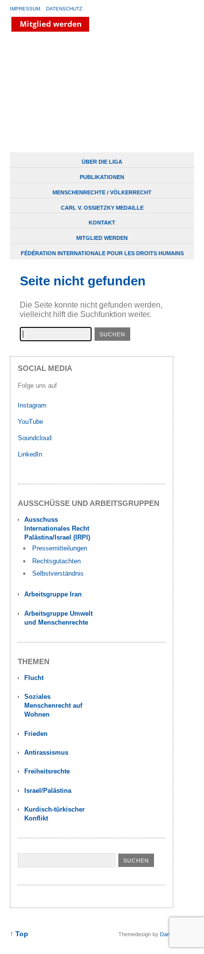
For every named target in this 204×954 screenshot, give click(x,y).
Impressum (25, 8)
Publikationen (102, 177)
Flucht (34, 677)
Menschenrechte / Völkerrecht (102, 192)
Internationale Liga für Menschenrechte (86, 93)
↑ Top (19, 934)
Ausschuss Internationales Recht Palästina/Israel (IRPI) (57, 528)
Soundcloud (35, 438)
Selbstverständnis (58, 573)
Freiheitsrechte (47, 771)
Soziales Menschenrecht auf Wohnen (53, 705)
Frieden (36, 733)
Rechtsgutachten (56, 561)
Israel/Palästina (47, 790)
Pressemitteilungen (59, 548)
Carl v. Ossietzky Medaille (102, 208)
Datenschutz (64, 8)
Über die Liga (102, 162)
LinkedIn (31, 454)
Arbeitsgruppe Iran (53, 594)
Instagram (32, 405)
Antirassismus (46, 752)
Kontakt (102, 223)
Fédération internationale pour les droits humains (102, 253)
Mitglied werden (102, 238)
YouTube (31, 421)
